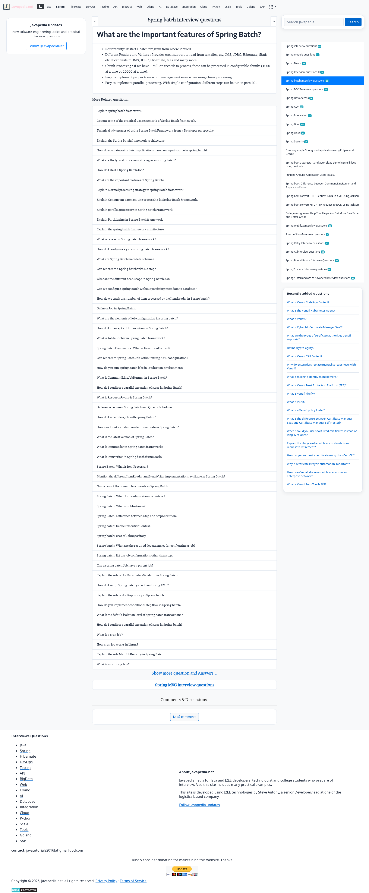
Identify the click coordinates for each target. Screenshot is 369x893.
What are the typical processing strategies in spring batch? (136, 160)
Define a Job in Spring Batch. (116, 308)
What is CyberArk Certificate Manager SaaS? (315, 327)
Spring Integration (298, 115)
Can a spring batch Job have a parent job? (125, 565)
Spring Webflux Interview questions (308, 225)
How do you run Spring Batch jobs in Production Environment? (140, 368)
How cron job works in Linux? (117, 644)
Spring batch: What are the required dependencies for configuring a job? (146, 546)
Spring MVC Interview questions (184, 684)
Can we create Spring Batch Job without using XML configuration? (142, 358)
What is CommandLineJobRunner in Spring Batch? (132, 377)
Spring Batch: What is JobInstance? (121, 506)
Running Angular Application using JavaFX (310, 175)
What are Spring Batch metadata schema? (125, 259)
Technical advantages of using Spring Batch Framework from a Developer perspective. (155, 130)
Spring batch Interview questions (307, 80)
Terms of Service (133, 880)
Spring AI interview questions (305, 251)
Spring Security (296, 141)
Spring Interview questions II (304, 72)
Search (353, 22)
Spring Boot (295, 124)
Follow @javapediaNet (46, 46)
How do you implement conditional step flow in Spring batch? (139, 605)
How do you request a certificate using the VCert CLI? (321, 455)
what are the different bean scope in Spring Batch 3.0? (133, 279)
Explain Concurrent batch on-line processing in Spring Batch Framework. (147, 200)
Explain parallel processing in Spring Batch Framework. (135, 210)
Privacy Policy (106, 880)
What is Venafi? (296, 319)
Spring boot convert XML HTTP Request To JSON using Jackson (322, 204)
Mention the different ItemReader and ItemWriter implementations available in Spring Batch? (161, 476)
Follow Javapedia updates (199, 804)
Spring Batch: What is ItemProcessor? (122, 466)
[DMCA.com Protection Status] (24, 890)
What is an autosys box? (113, 664)
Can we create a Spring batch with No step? (126, 269)
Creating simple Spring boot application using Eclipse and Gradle (320, 152)
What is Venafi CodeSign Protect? (308, 302)
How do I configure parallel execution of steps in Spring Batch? (140, 387)
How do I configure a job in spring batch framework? (133, 249)
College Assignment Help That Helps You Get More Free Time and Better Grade (322, 215)
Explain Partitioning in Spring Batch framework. (130, 219)
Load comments (184, 717)
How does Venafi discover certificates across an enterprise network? (317, 474)
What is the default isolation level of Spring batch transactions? (140, 615)
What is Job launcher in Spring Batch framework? (131, 338)
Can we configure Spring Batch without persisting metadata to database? (147, 289)
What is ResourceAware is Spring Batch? (124, 397)
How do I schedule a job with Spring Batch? (126, 417)
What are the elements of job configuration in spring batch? (137, 318)
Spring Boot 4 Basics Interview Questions (312, 260)
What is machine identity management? (312, 377)
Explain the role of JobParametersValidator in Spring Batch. (137, 575)
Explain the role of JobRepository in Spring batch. (131, 595)
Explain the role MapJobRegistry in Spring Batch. (130, 654)
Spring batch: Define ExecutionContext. (124, 526)
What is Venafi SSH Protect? (304, 356)
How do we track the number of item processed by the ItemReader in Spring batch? (153, 298)
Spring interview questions (303, 46)
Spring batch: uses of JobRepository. (121, 536)
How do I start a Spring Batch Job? (120, 170)
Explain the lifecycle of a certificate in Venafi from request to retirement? (318, 445)
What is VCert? (296, 402)
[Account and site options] (273, 6)
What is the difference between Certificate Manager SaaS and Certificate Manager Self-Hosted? (319, 420)
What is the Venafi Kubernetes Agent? (311, 310)
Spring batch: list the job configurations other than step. (135, 555)
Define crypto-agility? (300, 348)
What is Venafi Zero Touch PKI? (306, 484)
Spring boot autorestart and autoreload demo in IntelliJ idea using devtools (321, 164)
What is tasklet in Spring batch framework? (126, 239)
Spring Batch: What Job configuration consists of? (131, 496)
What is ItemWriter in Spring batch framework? (129, 457)
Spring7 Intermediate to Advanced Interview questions (320, 278)
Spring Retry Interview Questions (307, 243)
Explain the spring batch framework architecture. (131, 229)
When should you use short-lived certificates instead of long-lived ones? (322, 433)
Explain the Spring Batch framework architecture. (131, 140)
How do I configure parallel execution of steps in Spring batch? (139, 625)
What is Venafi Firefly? (301, 393)
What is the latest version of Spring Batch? (125, 437)
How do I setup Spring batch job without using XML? (133, 585)
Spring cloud (295, 133)
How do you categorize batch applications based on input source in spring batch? (152, 150)
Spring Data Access (299, 98)
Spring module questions (302, 54)
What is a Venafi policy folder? (306, 410)
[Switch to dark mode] (40, 6)
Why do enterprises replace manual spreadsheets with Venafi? (321, 366)
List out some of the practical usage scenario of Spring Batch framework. (146, 121)
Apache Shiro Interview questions (307, 234)
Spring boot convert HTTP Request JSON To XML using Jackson (322, 196)
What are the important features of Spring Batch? (130, 180)
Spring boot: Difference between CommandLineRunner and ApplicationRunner (321, 185)
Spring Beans (295, 63)
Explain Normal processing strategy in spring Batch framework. (140, 190)
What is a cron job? (110, 635)
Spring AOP (294, 106)
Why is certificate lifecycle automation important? (318, 464)
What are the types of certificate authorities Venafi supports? (319, 337)
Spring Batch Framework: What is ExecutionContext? (133, 348)
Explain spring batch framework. (119, 111)
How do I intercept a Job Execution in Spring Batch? (132, 328)
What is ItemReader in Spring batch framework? (130, 447)
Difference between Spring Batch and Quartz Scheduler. (135, 407)
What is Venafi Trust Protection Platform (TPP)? (317, 385)
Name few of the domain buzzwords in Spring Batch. (133, 486)
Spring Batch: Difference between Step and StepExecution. (137, 516)
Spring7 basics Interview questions (308, 269)
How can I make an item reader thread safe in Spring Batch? (138, 427)
